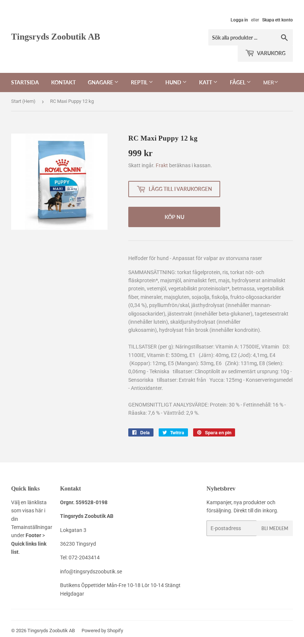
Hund (173, 82)
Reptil (140, 82)
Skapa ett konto (277, 20)
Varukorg (270, 53)
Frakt (162, 165)
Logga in (239, 20)
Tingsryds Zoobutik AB (55, 36)
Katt (206, 82)
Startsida (25, 82)
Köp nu (174, 217)
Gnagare (101, 82)
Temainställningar (31, 527)
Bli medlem (274, 528)
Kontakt (63, 82)
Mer (268, 82)
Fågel (238, 82)
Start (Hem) (23, 101)
